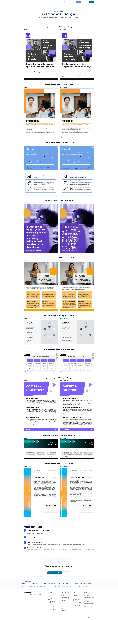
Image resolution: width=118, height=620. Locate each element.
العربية (27, 583)
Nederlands (63, 585)
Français (76, 583)
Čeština (48, 583)
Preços (46, 1)
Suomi (73, 583)
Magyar (93, 583)
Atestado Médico (63, 610)
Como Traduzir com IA (76, 603)
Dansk (52, 583)
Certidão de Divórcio (63, 600)
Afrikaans (24, 583)
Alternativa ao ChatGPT (52, 594)
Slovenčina (28, 586)
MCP (79, 1)
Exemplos (52, 1)
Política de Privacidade (39, 594)
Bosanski (44, 583)
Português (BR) (81, 585)
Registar (91, 1)
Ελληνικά (59, 583)
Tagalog (63, 586)
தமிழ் (48, 586)
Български (38, 583)
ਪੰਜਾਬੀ (73, 585)
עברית (84, 583)
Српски (40, 586)
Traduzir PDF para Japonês (89, 603)
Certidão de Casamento (64, 598)
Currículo (61, 608)
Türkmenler (59, 586)
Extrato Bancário (63, 606)
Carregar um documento (54, 572)
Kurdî (47, 585)
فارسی (69, 583)
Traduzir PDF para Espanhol (89, 594)
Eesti (67, 583)
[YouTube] (93, 617)
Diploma (61, 605)
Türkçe (67, 586)
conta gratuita (43, 532)
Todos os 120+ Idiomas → (89, 606)
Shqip (37, 586)
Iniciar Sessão (84, 1)
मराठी (53, 585)
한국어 (43, 585)
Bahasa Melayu (57, 585)
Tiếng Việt (78, 586)
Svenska (44, 586)
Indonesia (24, 585)
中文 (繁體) (88, 586)
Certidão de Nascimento (64, 597)
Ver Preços (66, 572)
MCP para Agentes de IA (76, 605)
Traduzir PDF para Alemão (89, 597)
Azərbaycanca (32, 583)
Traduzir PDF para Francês (89, 595)
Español (63, 583)
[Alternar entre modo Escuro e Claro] (64, 2)
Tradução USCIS (63, 594)
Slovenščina (33, 586)
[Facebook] (91, 617)
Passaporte (62, 603)
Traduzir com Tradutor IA (76, 602)
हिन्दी (86, 583)
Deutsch (55, 583)
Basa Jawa (35, 585)
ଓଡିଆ (70, 585)
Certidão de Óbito (63, 602)
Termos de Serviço (31, 594)
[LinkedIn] (89, 617)
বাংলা (41, 583)
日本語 (31, 585)
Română (92, 585)
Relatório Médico (63, 595)
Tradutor (35, 1)
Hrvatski (89, 583)
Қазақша (40, 585)
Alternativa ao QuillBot (52, 609)
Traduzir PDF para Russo (88, 604)
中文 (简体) (83, 586)
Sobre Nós (25, 594)
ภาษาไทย (54, 586)
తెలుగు (51, 586)
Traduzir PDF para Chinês (88, 601)
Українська (71, 586)
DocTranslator (27, 592)
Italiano (28, 585)
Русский (23, 586)
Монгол (50, 585)
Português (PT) (87, 585)
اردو (74, 586)
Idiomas (40, 1)
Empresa (57, 1)
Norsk (67, 585)
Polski (76, 585)
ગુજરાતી (80, 583)
